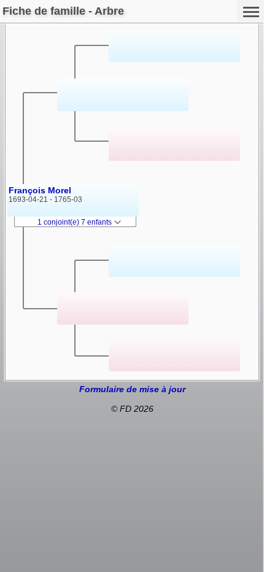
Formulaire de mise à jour (132, 389)
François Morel (40, 190)
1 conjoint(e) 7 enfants (75, 222)
